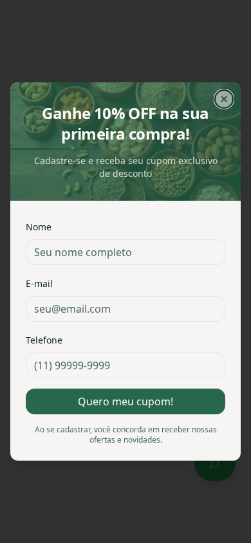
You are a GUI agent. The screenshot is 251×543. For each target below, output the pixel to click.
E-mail (39, 283)
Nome (38, 227)
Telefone (44, 340)
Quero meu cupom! (125, 401)
